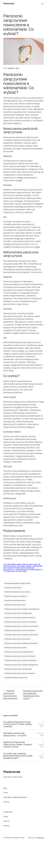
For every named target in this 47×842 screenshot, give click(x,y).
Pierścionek (8, 3)
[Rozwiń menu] (42, 3)
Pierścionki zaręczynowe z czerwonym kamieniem (21, 626)
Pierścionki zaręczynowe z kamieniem (17, 639)
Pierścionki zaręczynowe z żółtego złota (18, 669)
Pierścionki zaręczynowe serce (14, 600)
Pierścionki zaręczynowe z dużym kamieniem (19, 630)
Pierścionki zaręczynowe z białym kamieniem (19, 617)
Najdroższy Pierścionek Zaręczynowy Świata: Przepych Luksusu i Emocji (17, 744)
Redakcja (11, 68)
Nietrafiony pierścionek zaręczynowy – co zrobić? (15, 734)
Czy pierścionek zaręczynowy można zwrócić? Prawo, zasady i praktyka (17, 724)
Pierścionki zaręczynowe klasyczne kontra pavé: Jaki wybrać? (10, 694)
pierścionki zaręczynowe (12, 587)
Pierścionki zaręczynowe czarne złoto (17, 592)
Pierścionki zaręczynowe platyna (15, 596)
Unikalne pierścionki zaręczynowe (16, 677)
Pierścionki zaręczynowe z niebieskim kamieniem (21, 643)
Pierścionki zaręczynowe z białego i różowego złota (21, 609)
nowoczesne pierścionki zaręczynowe (17, 583)
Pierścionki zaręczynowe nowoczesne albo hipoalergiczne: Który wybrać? (33, 694)
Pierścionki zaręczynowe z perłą (15, 647)
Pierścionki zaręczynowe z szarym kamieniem (19, 656)
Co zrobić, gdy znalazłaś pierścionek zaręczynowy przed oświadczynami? (17, 755)
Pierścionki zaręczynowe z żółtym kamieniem (19, 673)
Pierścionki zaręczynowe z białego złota (18, 613)
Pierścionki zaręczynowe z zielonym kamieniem (20, 660)
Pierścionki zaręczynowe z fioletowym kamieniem (21, 635)
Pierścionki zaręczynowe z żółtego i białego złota (21, 665)
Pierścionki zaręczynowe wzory (15, 605)
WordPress (40, 838)
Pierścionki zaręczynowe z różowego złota (18, 652)
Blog (17, 68)
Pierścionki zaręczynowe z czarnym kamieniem (20, 622)
